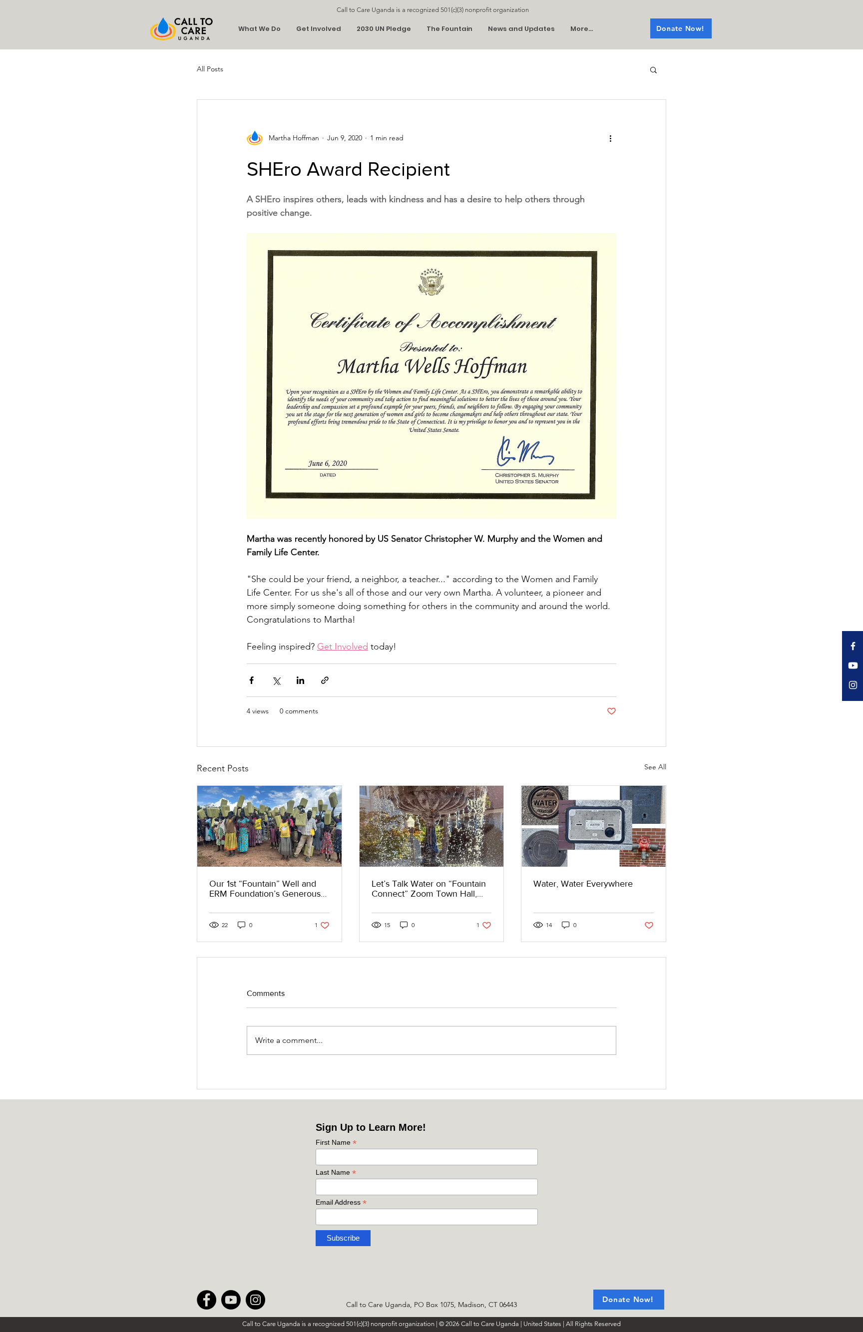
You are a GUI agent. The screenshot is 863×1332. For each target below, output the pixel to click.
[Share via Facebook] (251, 680)
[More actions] (610, 138)
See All (655, 766)
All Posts (210, 68)
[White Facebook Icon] (853, 646)
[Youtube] (853, 665)
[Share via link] (325, 680)
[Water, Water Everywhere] (593, 826)
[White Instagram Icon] (853, 684)
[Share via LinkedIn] (300, 680)
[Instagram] (255, 1300)
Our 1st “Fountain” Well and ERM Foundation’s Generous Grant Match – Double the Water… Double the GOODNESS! (265, 889)
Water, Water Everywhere (583, 884)
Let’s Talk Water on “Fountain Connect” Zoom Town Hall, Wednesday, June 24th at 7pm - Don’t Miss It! (431, 889)
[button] (653, 69)
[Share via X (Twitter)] (276, 680)
